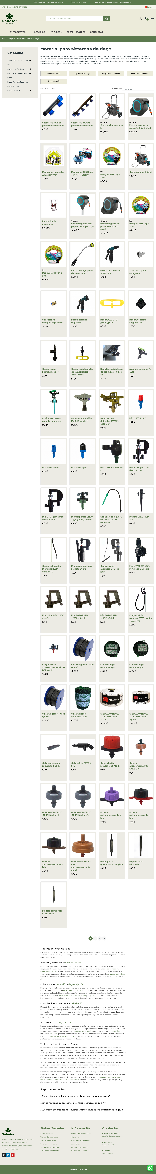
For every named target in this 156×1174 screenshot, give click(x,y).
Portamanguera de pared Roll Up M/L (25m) (110, 226)
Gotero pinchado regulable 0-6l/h (51, 764)
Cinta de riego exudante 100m (79, 715)
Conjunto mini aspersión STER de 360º (109, 569)
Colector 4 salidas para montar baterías (82, 124)
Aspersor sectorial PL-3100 (140, 370)
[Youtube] (13, 1155)
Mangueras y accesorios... (111, 74)
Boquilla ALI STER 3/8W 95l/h (109, 321)
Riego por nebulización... (140, 74)
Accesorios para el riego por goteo (19, 63)
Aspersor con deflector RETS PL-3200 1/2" (110, 421)
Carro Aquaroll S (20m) (140, 172)
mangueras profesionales (82, 1031)
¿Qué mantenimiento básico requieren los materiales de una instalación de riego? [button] (80, 1110)
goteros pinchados (48, 971)
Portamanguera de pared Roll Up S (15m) (140, 126)
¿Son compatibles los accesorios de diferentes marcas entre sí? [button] (72, 1103)
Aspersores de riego (15, 69)
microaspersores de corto (69, 996)
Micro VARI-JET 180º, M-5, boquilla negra (139, 567)
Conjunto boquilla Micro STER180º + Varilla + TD (51, 569)
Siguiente (104, 938)
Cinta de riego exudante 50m (136, 666)
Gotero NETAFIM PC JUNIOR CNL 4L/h (81, 813)
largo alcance (93, 996)
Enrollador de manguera (49, 222)
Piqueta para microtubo (136, 863)
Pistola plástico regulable (79, 321)
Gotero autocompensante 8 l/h (52, 864)
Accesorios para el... (53, 74)
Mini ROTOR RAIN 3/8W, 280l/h (79, 616)
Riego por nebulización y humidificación (17, 84)
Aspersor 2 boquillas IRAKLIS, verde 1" (81, 419)
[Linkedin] (8, 1155)
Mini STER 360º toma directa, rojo (52, 518)
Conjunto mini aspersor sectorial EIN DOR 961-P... (53, 667)
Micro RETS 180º (50, 467)
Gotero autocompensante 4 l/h (139, 815)
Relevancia (138, 89)
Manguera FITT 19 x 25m (139, 225)
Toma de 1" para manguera (137, 272)
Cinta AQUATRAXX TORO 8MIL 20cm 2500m (109, 717)
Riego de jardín (13, 91)
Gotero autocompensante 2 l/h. (110, 815)
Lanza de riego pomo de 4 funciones (82, 272)
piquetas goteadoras (116, 974)
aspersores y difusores (72, 990)
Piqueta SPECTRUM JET (139, 518)
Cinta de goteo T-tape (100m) (82, 666)
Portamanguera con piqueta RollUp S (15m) (82, 225)
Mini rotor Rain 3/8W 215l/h (52, 616)
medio (83, 996)
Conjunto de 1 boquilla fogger (50, 370)
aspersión (61, 984)
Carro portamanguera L (111, 126)
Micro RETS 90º (79, 467)
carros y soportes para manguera (60, 1036)
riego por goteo (73, 962)
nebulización (77, 1003)
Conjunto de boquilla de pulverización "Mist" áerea (82, 372)
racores (54, 1034)
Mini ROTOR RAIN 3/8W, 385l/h (108, 616)
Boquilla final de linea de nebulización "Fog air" (111, 372)
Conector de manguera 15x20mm (52, 321)
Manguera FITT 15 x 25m (110, 175)
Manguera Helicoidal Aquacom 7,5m (53, 173)
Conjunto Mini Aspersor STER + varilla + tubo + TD (140, 618)
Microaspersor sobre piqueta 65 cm (81, 567)
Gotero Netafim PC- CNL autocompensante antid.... (81, 865)
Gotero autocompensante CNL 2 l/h (138, 766)
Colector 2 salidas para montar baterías (53, 124)
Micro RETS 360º (137, 418)
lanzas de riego (114, 1031)
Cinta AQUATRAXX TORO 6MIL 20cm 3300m (138, 717)
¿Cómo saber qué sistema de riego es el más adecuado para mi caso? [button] (75, 1096)
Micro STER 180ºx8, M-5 (111, 469)
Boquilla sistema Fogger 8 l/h (137, 321)
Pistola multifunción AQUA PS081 (110, 272)
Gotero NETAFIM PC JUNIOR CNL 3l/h (52, 813)
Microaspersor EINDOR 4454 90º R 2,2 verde (82, 518)
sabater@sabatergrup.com (113, 1136)
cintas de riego (110, 969)
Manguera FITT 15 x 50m (52, 274)
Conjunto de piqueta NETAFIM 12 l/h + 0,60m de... (111, 520)
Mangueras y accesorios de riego (18, 75)
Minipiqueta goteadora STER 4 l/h (111, 863)
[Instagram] (4, 1155)
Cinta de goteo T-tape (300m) (53, 715)
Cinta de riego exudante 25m (107, 666)
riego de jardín (75, 984)
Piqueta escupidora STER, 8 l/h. (52, 912)
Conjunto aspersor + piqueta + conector (52, 419)
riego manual (64, 1022)
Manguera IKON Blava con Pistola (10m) (82, 173)
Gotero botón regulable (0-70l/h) (110, 764)
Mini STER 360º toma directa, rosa (139, 469)
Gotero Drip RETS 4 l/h (81, 764)
